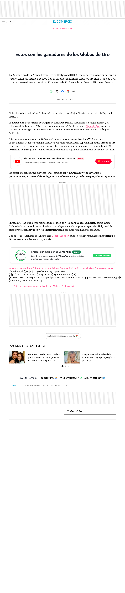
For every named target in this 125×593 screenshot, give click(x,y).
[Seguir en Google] (68, 91)
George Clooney (60, 236)
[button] (62, 366)
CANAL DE (69, 378)
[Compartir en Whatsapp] (51, 91)
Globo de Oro (92, 126)
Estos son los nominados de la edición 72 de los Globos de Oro (45, 286)
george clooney (41, 386)
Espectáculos (27, 386)
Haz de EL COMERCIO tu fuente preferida (61, 336)
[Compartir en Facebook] (62, 91)
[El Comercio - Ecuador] (62, 21)
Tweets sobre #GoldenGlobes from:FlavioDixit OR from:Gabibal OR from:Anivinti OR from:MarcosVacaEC (62, 268)
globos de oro (55, 386)
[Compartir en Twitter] (57, 91)
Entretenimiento (62, 29)
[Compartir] (74, 91)
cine (19, 386)
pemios (65, 386)
